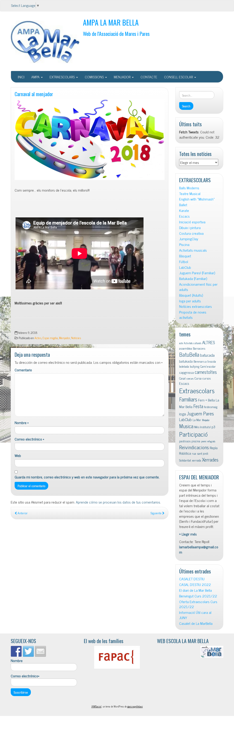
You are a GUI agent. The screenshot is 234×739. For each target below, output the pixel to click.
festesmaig (210, 406)
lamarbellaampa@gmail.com (198, 549)
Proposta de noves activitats (192, 314)
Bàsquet (185, 256)
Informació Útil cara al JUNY (195, 615)
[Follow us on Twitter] (28, 651)
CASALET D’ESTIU (192, 578)
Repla (214, 448)
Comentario (23, 369)
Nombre (22, 422)
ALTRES (208, 342)
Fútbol (183, 261)
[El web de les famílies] (117, 657)
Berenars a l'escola (205, 361)
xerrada (196, 460)
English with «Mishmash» (197, 199)
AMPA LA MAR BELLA (111, 22)
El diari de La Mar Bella (195, 590)
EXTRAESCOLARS (63, 77)
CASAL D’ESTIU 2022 (195, 584)
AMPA (35, 77)
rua (194, 453)
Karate (184, 210)
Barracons (199, 348)
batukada (186, 361)
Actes (38, 337)
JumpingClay (188, 238)
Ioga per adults (190, 301)
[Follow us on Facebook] (16, 651)
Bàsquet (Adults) (191, 295)
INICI (21, 77)
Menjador (64, 337)
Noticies (76, 337)
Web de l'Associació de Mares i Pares (116, 33)
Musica (186, 426)
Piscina (184, 244)
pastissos (185, 440)
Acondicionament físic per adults (198, 287)
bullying (194, 366)
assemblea (185, 348)
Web (18, 455)
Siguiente (156, 512)
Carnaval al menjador (34, 94)
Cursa (198, 378)
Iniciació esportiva (192, 221)
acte (181, 343)
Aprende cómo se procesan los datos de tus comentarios (118, 502)
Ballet (183, 204)
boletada (184, 366)
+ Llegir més (188, 534)
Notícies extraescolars (195, 306)
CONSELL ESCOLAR (179, 77)
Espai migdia (50, 337)
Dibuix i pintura (190, 227)
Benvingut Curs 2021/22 (198, 596)
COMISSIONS (95, 77)
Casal (182, 378)
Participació (193, 434)
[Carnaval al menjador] (90, 139)
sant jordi (202, 453)
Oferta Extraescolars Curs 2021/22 (198, 604)
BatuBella (189, 354)
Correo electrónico (29, 439)
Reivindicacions (194, 447)
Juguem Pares (200, 413)
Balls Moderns (189, 187)
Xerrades (210, 459)
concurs (190, 378)
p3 (213, 427)
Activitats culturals (192, 343)
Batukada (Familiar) (193, 278)
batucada (207, 355)
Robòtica (185, 453)
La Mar (197, 419)
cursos (206, 378)
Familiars (188, 399)
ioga (182, 413)
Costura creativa (191, 233)
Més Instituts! (202, 426)
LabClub (185, 267)
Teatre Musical (189, 193)
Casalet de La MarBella (196, 623)
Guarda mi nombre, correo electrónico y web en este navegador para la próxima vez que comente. (87, 477)
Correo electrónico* (25, 676)
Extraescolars (197, 390)
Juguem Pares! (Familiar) (197, 272)
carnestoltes (206, 372)
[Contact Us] (40, 651)
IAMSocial (96, 706)
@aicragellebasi (135, 706)
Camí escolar (208, 366)
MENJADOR (122, 77)
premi (203, 441)
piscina (195, 440)
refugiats (211, 441)
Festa (198, 406)
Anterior (22, 512)
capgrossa (186, 372)
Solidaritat (185, 460)
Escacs (184, 216)
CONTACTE (149, 77)
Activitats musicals (193, 250)
